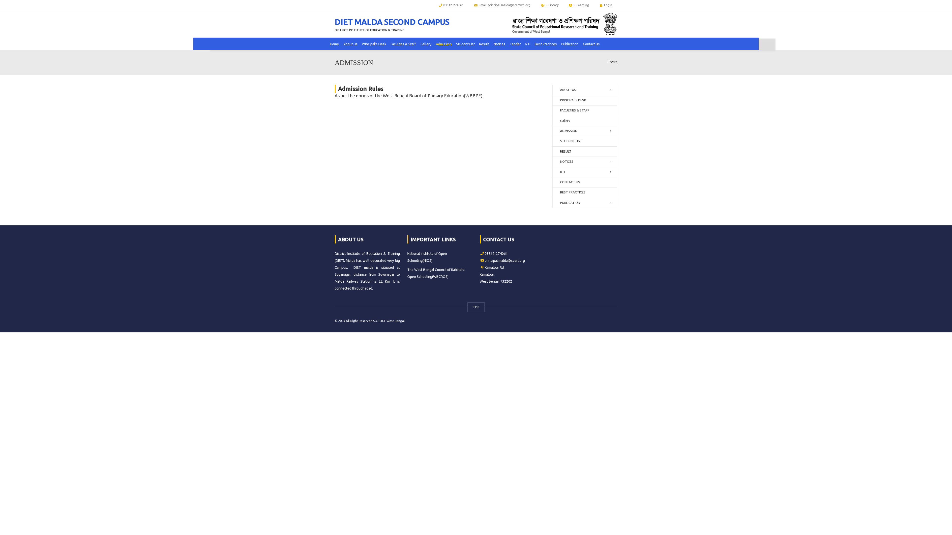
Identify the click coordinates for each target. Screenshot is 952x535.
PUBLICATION (570, 202)
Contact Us (591, 44)
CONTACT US (570, 182)
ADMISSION (568, 131)
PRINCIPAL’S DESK (573, 100)
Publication (569, 44)
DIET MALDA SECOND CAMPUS (392, 21)
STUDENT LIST (571, 141)
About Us (350, 44)
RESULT (565, 151)
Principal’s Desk (374, 44)
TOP (476, 307)
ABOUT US (568, 89)
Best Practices (546, 44)
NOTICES (566, 161)
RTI (527, 44)
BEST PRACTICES (573, 192)
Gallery (425, 44)
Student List (465, 44)
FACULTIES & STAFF (574, 110)
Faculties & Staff (403, 44)
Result (484, 44)
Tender (515, 44)
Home (334, 44)
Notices (499, 44)
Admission (444, 44)
